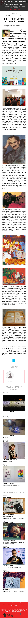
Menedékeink (6, 589)
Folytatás (10, 9)
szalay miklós (6, 394)
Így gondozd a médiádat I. (9, 435)
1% (4, 602)
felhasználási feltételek (14, 604)
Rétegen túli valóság (8, 483)
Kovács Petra (6, 571)
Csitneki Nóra (6, 547)
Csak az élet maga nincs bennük (11, 459)
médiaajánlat (22, 602)
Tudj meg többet (17, 9)
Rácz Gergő (8, 15)
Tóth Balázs (12, 522)
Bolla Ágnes (5, 441)
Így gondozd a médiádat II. (10, 411)
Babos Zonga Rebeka (7, 497)
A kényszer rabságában (9, 540)
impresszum (4, 604)
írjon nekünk (15, 602)
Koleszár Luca (6, 465)
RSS (2, 602)
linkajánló (8, 602)
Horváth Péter (6, 522)
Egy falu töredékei (8, 565)
